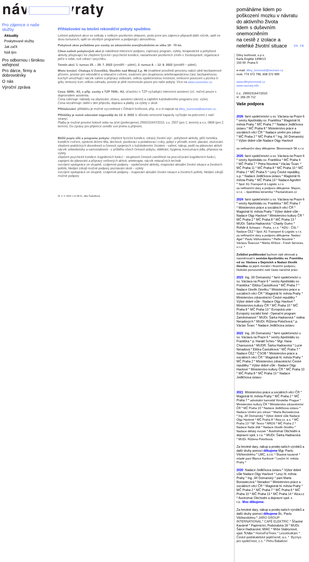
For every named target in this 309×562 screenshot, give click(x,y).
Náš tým (10, 52)
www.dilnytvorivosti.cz (250, 81)
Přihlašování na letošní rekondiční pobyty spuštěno (104, 29)
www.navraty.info (247, 85)
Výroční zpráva (16, 87)
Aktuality (11, 35)
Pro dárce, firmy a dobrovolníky (19, 73)
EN (296, 45)
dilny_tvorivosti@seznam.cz (197, 109)
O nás (7, 81)
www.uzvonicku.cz (200, 82)
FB (302, 45)
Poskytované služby (19, 41)
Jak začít (10, 47)
